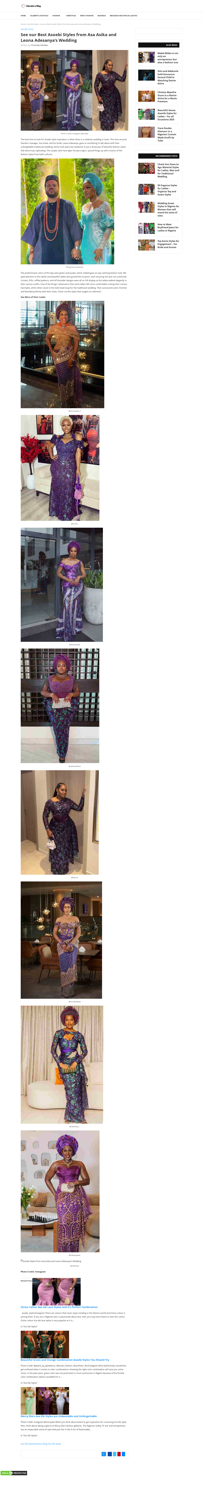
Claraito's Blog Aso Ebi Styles (47, 1443)
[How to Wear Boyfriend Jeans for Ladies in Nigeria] (146, 228)
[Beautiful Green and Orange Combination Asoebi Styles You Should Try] (45, 1332)
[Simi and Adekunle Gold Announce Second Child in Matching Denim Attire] (146, 75)
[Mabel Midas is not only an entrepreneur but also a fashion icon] (146, 57)
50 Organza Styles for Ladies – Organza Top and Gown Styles (167, 190)
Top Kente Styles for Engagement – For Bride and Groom (168, 244)
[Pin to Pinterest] (119, 1454)
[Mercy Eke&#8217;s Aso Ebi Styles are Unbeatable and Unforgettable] (45, 1389)
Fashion (56, 15)
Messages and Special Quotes (123, 15)
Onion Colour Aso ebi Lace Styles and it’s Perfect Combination (59, 1307)
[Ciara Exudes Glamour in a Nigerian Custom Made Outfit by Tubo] (146, 132)
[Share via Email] (123, 1454)
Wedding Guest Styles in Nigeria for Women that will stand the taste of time (168, 209)
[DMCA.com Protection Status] (14, 1472)
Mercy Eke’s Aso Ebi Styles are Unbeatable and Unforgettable (59, 1416)
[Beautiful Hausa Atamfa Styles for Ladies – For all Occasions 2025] (146, 114)
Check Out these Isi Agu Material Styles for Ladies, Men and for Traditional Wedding (168, 170)
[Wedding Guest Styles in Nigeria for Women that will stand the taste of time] (146, 207)
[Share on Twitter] (114, 1454)
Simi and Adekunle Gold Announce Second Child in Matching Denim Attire (168, 77)
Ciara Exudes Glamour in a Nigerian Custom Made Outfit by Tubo (167, 134)
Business (102, 15)
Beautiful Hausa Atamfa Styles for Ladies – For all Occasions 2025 (167, 115)
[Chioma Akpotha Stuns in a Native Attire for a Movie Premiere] (146, 96)
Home (23, 15)
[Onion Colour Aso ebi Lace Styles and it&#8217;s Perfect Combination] (56, 1279)
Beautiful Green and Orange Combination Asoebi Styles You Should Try (65, 1359)
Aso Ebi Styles (33, 24)
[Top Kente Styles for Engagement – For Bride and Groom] (146, 245)
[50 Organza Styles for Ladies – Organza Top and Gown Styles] (146, 189)
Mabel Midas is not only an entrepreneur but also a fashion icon (168, 58)
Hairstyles (71, 15)
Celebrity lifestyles (39, 15)
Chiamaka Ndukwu (39, 45)
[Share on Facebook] (110, 1454)
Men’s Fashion (86, 15)
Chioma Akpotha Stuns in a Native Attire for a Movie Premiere (167, 97)
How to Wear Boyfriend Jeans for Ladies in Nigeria (168, 227)
